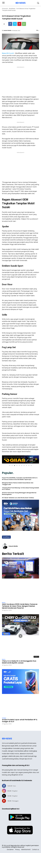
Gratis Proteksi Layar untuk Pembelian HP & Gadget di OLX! (19, 720)
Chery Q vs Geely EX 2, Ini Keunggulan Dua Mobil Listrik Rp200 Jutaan (19, 662)
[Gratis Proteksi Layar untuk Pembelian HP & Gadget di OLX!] (20, 692)
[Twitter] (15, 24)
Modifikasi (12, 8)
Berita (3, 602)
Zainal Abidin (7, 30)
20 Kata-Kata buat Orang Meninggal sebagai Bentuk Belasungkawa (19, 493)
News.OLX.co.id (8, 53)
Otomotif (5, 8)
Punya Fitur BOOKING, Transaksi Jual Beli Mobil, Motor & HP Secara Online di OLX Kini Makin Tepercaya (19, 478)
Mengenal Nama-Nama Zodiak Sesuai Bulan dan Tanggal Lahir (17, 483)
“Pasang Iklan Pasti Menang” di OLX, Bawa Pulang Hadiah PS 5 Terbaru (20, 488)
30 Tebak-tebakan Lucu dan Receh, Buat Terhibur (18, 498)
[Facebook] (10, 24)
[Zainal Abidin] (5, 546)
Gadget (4, 718)
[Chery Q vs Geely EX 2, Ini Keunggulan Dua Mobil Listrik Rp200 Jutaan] (20, 635)
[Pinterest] (19, 24)
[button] (10, 465)
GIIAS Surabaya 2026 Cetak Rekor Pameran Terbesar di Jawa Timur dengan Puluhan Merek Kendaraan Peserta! (19, 606)
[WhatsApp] (24, 24)
